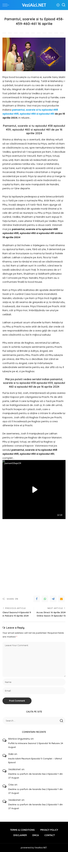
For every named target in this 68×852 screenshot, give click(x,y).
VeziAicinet (14, 769)
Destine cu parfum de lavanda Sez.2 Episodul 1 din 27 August (35, 775)
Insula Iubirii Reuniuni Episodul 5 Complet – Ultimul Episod (35, 760)
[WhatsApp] (45, 599)
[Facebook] (36, 599)
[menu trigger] (6, 5)
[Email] (61, 599)
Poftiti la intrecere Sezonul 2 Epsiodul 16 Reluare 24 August (35, 745)
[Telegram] (53, 599)
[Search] (64, 5)
